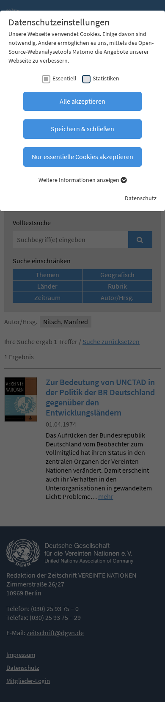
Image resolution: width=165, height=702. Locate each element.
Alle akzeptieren (82, 101)
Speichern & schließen (82, 128)
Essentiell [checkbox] (64, 78)
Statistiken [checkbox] (106, 78)
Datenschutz (141, 198)
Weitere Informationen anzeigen (79, 180)
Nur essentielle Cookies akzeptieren (82, 156)
